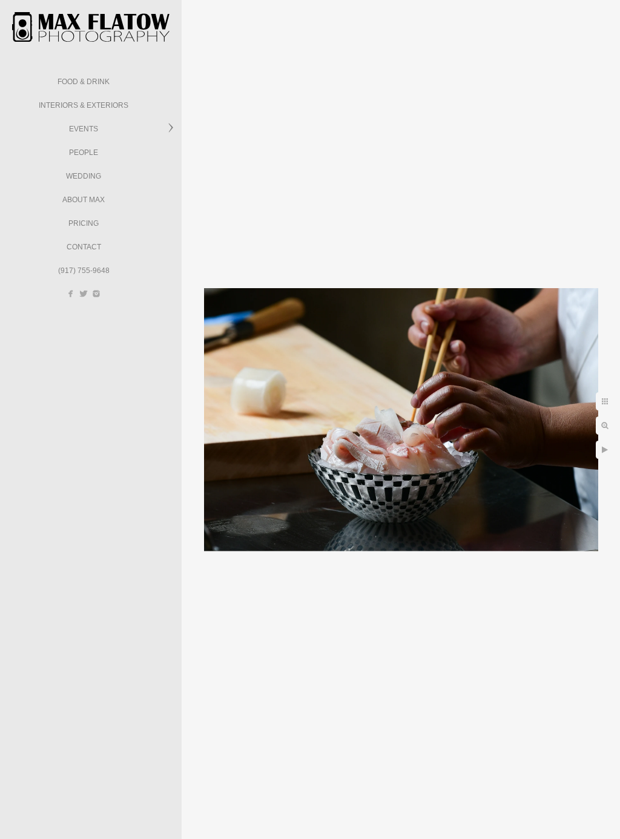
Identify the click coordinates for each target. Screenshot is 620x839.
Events (83, 129)
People (83, 152)
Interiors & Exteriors (83, 105)
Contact (84, 247)
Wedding (83, 176)
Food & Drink (84, 81)
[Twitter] (84, 294)
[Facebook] (71, 294)
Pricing (83, 223)
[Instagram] (96, 294)
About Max (83, 200)
